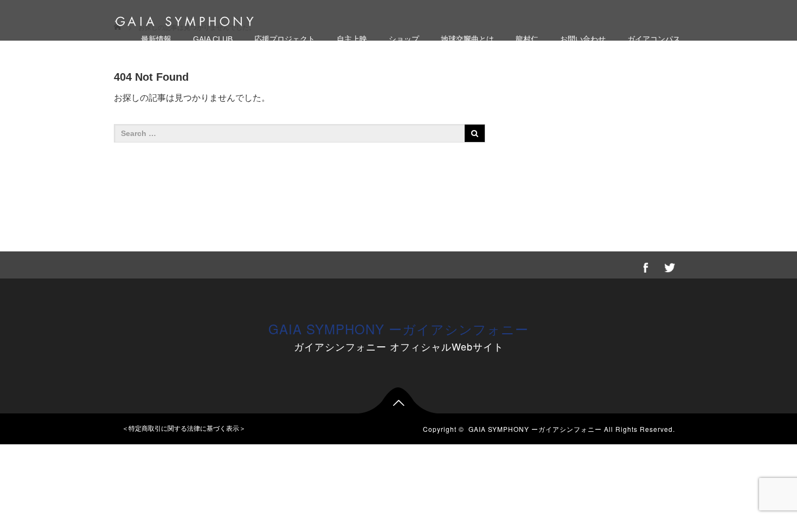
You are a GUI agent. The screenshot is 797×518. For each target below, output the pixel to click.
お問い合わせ (583, 39)
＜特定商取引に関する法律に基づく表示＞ (184, 428)
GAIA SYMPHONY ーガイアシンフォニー (398, 328)
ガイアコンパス (653, 39)
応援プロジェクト (284, 39)
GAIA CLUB (213, 39)
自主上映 (352, 39)
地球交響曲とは (467, 39)
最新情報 (156, 39)
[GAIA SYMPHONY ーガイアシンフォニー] (184, 20)
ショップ (404, 39)
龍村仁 (527, 39)
